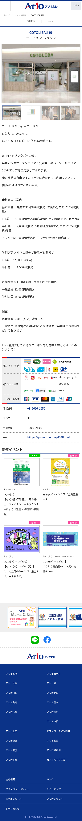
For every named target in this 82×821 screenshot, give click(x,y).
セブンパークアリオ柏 (58, 731)
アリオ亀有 (11, 702)
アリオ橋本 (52, 702)
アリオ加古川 (54, 750)
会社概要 (10, 779)
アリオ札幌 (11, 683)
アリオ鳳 (51, 683)
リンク (50, 779)
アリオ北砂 (52, 692)
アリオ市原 (52, 721)
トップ (7, 15)
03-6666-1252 (36, 408)
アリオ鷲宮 (11, 750)
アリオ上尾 (11, 759)
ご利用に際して (14, 798)
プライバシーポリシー (17, 789)
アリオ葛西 (52, 740)
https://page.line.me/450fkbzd (48, 437)
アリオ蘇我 (11, 673)
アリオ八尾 (11, 711)
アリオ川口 (11, 692)
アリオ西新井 (54, 673)
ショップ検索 (20, 15)
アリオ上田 (11, 731)
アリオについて (55, 798)
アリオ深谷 (52, 711)
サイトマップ (54, 789)
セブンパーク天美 (56, 759)
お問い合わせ (13, 808)
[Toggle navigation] (5, 6)
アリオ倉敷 (11, 740)
